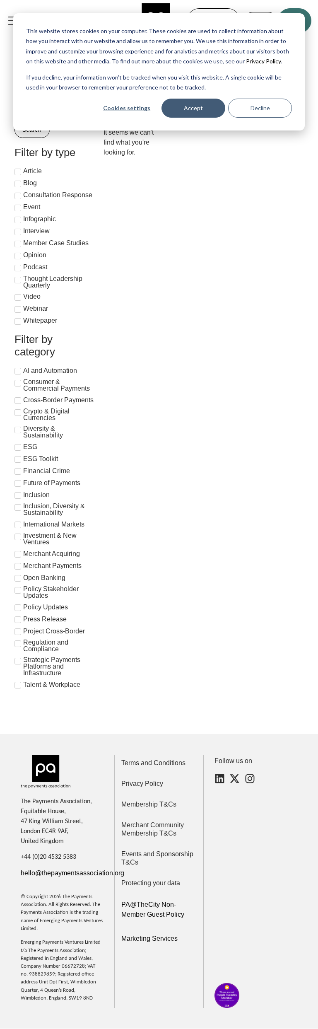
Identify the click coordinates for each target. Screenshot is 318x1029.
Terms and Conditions (153, 762)
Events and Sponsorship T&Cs (157, 858)
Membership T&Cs (148, 804)
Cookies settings (126, 107)
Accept (193, 107)
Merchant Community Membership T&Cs (152, 829)
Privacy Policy (263, 61)
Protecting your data (150, 882)
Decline (260, 107)
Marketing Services (149, 938)
